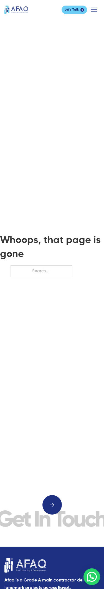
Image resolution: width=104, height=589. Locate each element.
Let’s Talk (72, 9)
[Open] (94, 10)
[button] (91, 576)
